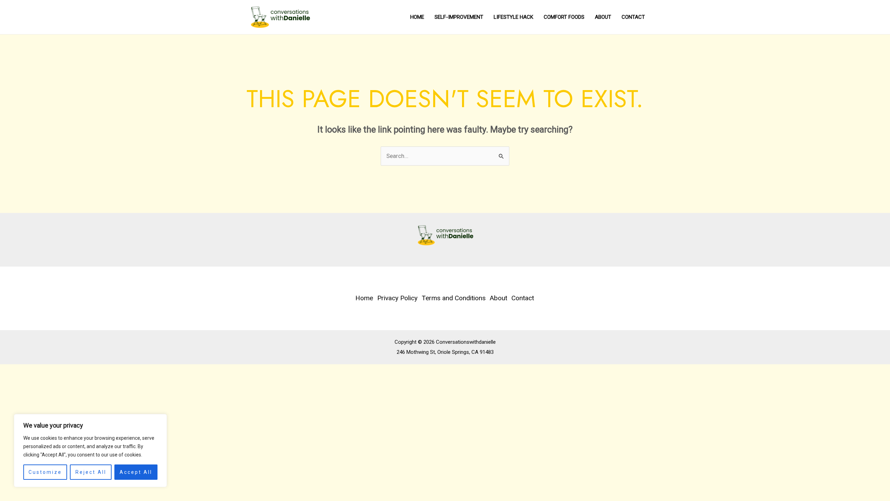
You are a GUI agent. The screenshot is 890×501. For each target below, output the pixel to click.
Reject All (90, 472)
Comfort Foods (564, 17)
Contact (633, 17)
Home (417, 17)
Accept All (136, 472)
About (603, 17)
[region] (90, 450)
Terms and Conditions (454, 298)
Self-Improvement (459, 17)
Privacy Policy (397, 298)
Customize (45, 472)
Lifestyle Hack (513, 17)
